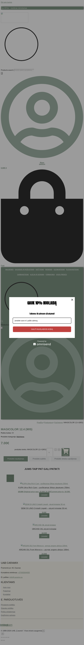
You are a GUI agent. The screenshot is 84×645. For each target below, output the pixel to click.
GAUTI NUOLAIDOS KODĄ (42, 329)
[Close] (72, 299)
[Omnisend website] (42, 343)
